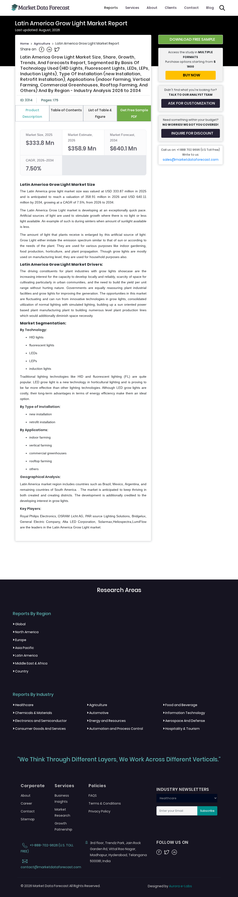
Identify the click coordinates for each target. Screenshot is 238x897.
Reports (111, 7)
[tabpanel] (83, 330)
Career (26, 803)
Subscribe (207, 811)
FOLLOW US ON (172, 842)
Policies (97, 785)
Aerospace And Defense (184, 720)
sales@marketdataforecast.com (190, 159)
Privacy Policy (99, 811)
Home (24, 44)
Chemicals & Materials (32, 712)
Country (20, 671)
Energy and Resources (106, 720)
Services (132, 7)
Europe (19, 640)
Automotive (98, 712)
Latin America (25, 655)
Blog (210, 7)
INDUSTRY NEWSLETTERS (182, 789)
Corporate (33, 785)
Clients (171, 7)
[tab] (32, 113)
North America (26, 632)
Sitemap (28, 819)
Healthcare (23, 705)
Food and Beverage (180, 705)
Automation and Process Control (115, 728)
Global (19, 624)
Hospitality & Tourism (181, 728)
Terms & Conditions (105, 803)
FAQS (93, 795)
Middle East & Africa (30, 663)
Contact (191, 7)
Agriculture (42, 44)
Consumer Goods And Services (39, 728)
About (152, 7)
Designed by (170, 886)
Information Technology (184, 712)
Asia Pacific (23, 647)
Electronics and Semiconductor (40, 720)
